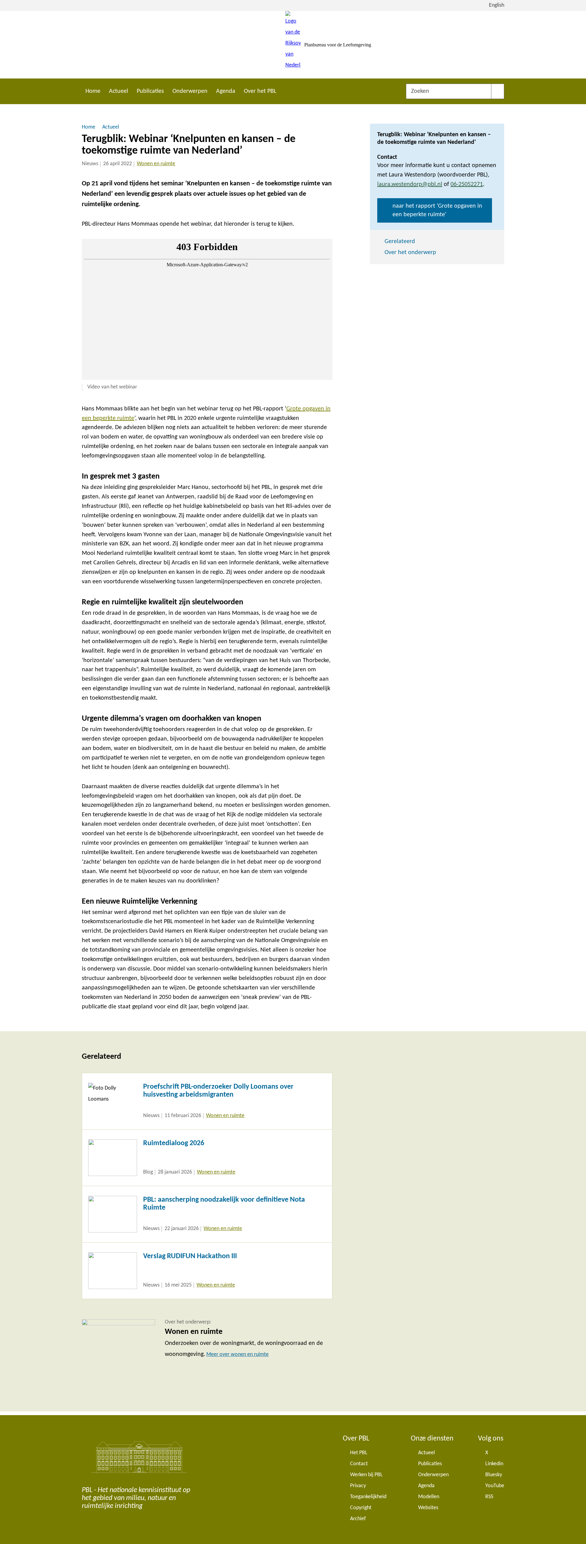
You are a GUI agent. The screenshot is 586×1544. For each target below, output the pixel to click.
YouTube (494, 1486)
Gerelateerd (400, 242)
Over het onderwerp (410, 252)
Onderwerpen (190, 91)
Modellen (428, 1497)
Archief (358, 1519)
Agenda (225, 91)
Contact (359, 1464)
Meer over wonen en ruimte (237, 1354)
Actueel (118, 91)
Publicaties (150, 91)
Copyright (360, 1508)
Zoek (497, 91)
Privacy (358, 1486)
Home (92, 91)
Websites (428, 1508)
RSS (489, 1497)
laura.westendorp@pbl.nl (409, 184)
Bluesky (493, 1475)
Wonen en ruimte (156, 164)
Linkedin (494, 1464)
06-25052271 (466, 184)
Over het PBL (260, 91)
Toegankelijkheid (368, 1497)
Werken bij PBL (366, 1475)
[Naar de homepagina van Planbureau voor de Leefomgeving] (293, 44)
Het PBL (358, 1453)
